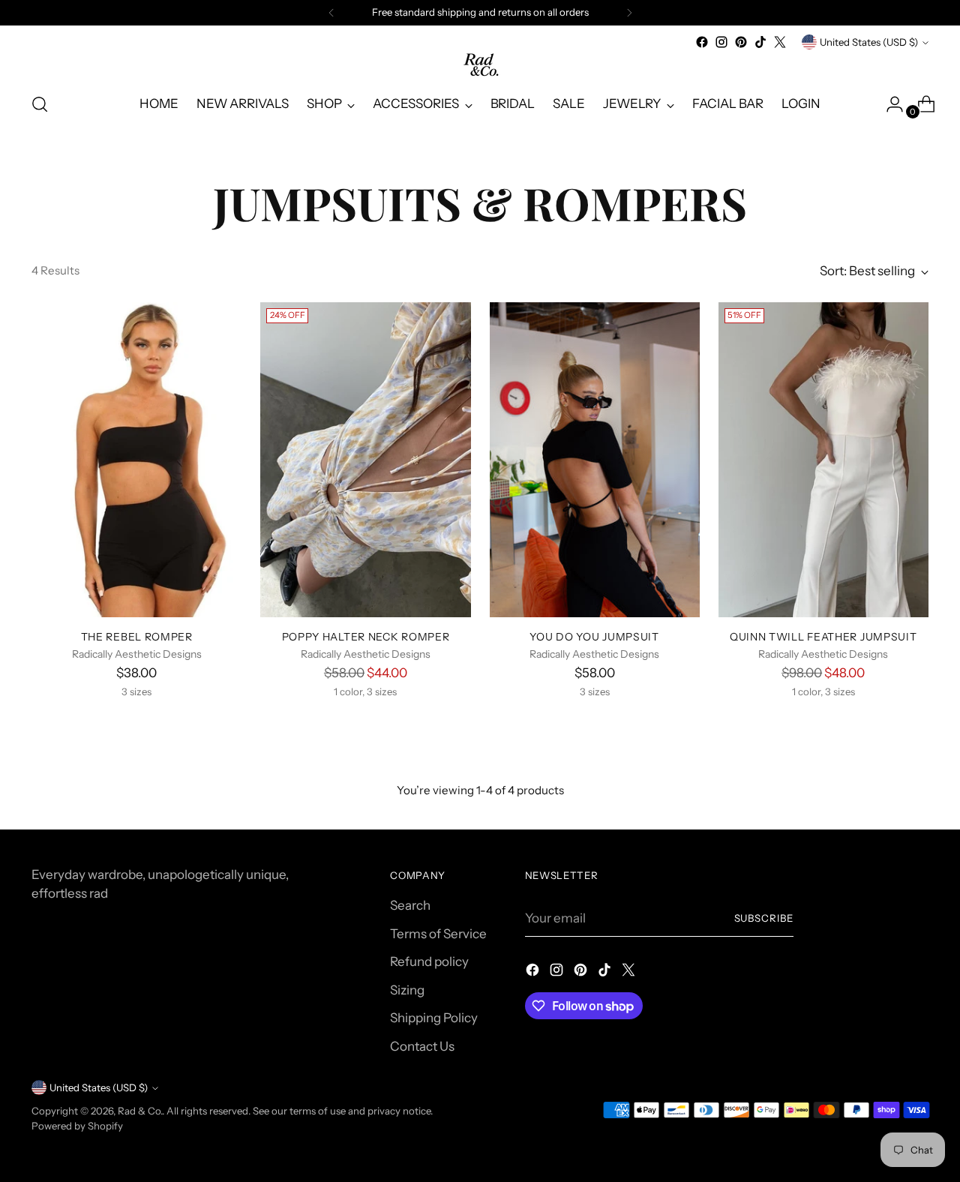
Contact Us (422, 1046)
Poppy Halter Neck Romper (366, 636)
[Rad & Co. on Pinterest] (741, 42)
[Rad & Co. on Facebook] (702, 42)
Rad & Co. (140, 1111)
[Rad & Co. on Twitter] (780, 42)
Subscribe (764, 918)
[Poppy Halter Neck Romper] (365, 459)
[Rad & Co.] (480, 65)
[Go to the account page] (889, 104)
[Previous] (331, 13)
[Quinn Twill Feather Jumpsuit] (823, 459)
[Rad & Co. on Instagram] (721, 42)
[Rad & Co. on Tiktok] (760, 42)
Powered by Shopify (77, 1126)
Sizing (407, 990)
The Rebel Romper (137, 636)
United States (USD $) (869, 42)
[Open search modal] (40, 104)
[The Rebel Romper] (137, 459)
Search (410, 905)
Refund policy (429, 961)
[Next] (629, 13)
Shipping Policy (434, 1017)
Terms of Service (438, 933)
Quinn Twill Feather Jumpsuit (823, 636)
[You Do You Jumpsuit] (595, 459)
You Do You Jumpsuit (594, 636)
